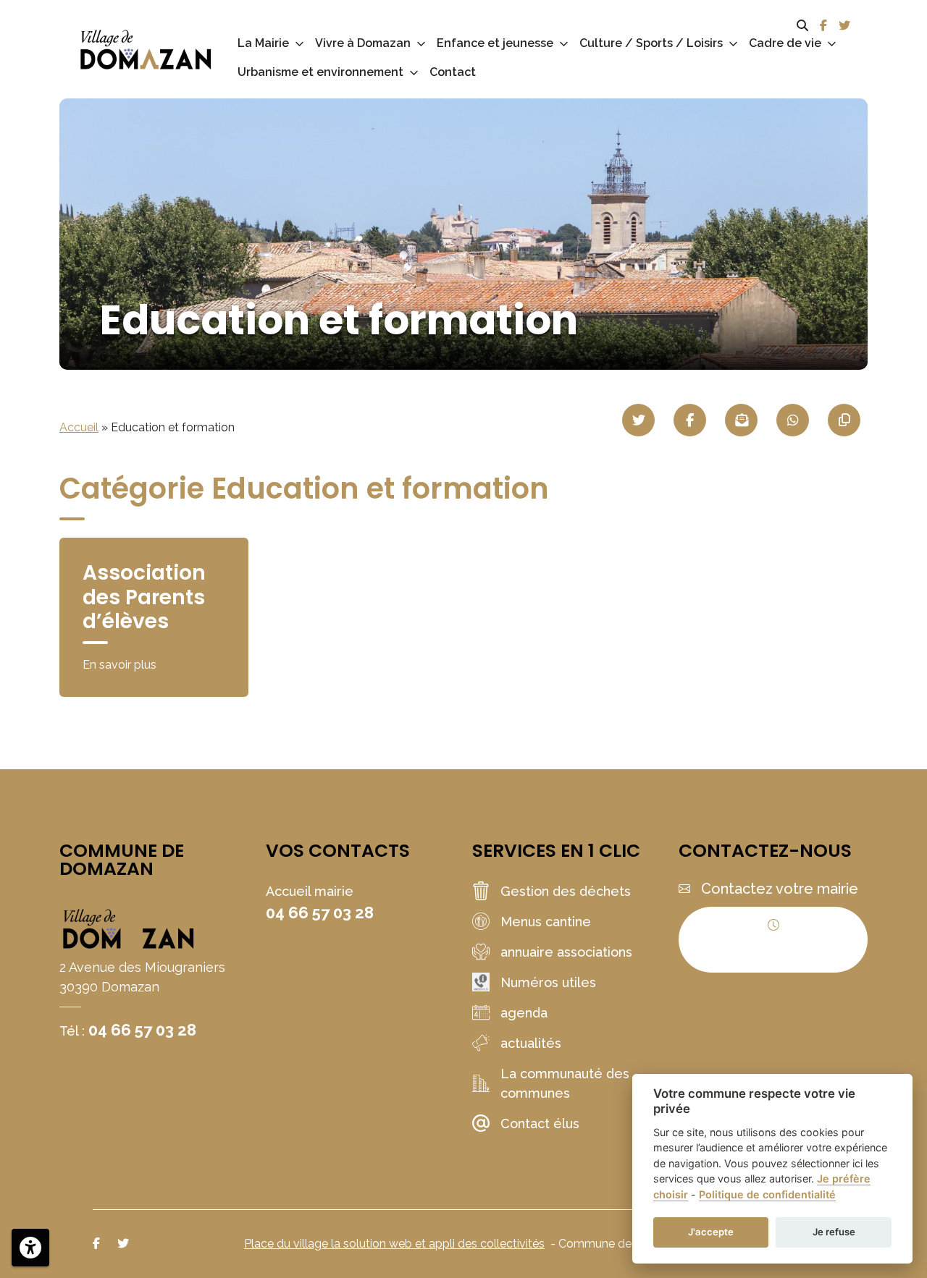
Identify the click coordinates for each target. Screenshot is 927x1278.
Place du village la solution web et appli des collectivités (394, 1244)
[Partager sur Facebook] (690, 420)
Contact (452, 72)
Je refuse (834, 1231)
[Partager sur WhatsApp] (792, 420)
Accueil (78, 427)
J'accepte (711, 1231)
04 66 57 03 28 (142, 1029)
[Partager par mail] (741, 420)
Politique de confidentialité (767, 1194)
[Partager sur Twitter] (638, 420)
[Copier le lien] (844, 420)
